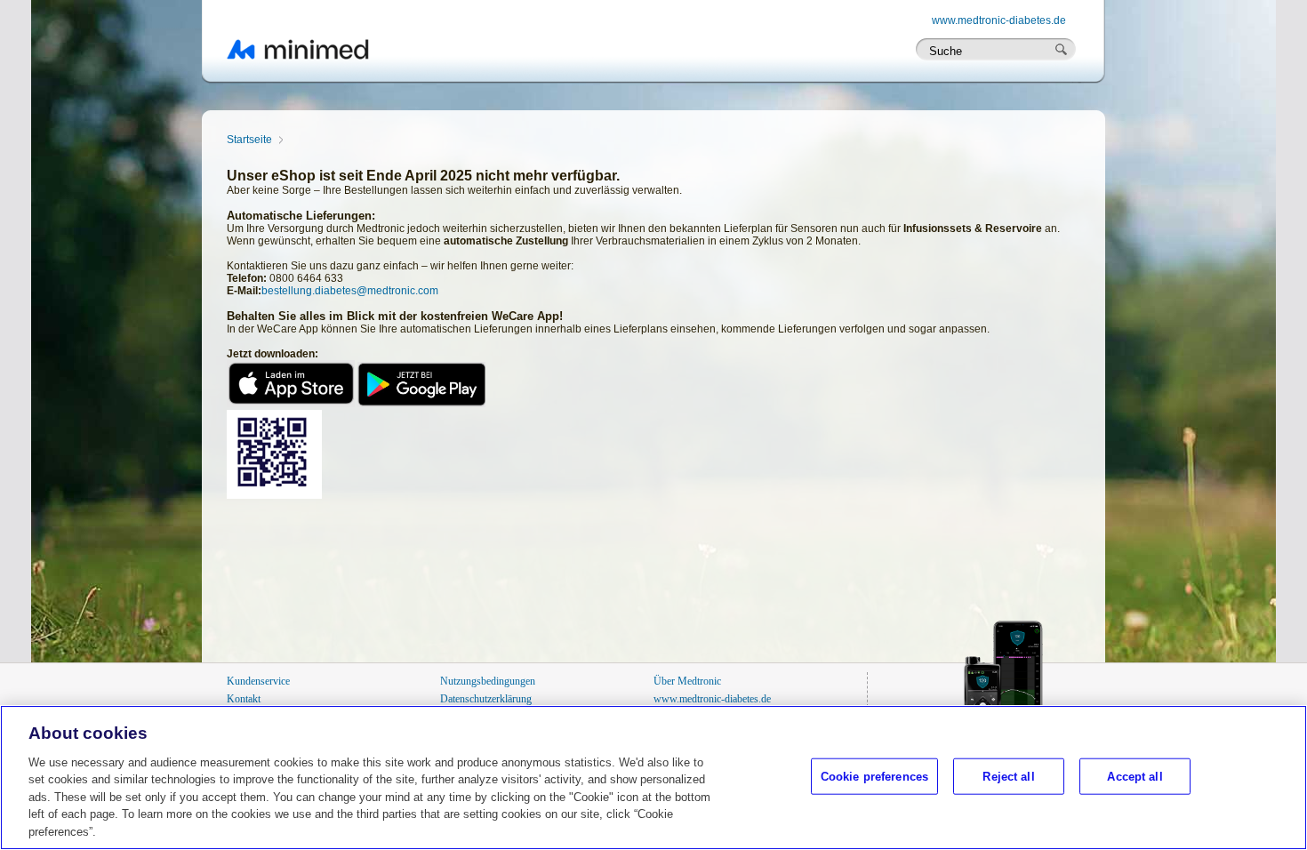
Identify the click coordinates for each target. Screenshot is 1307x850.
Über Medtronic (687, 681)
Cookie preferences (874, 775)
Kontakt (244, 699)
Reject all (1008, 775)
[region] (653, 777)
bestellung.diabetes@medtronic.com (349, 291)
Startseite (249, 139)
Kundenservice (258, 681)
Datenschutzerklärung (486, 699)
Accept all (1134, 775)
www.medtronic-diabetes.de (999, 20)
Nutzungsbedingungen (487, 681)
